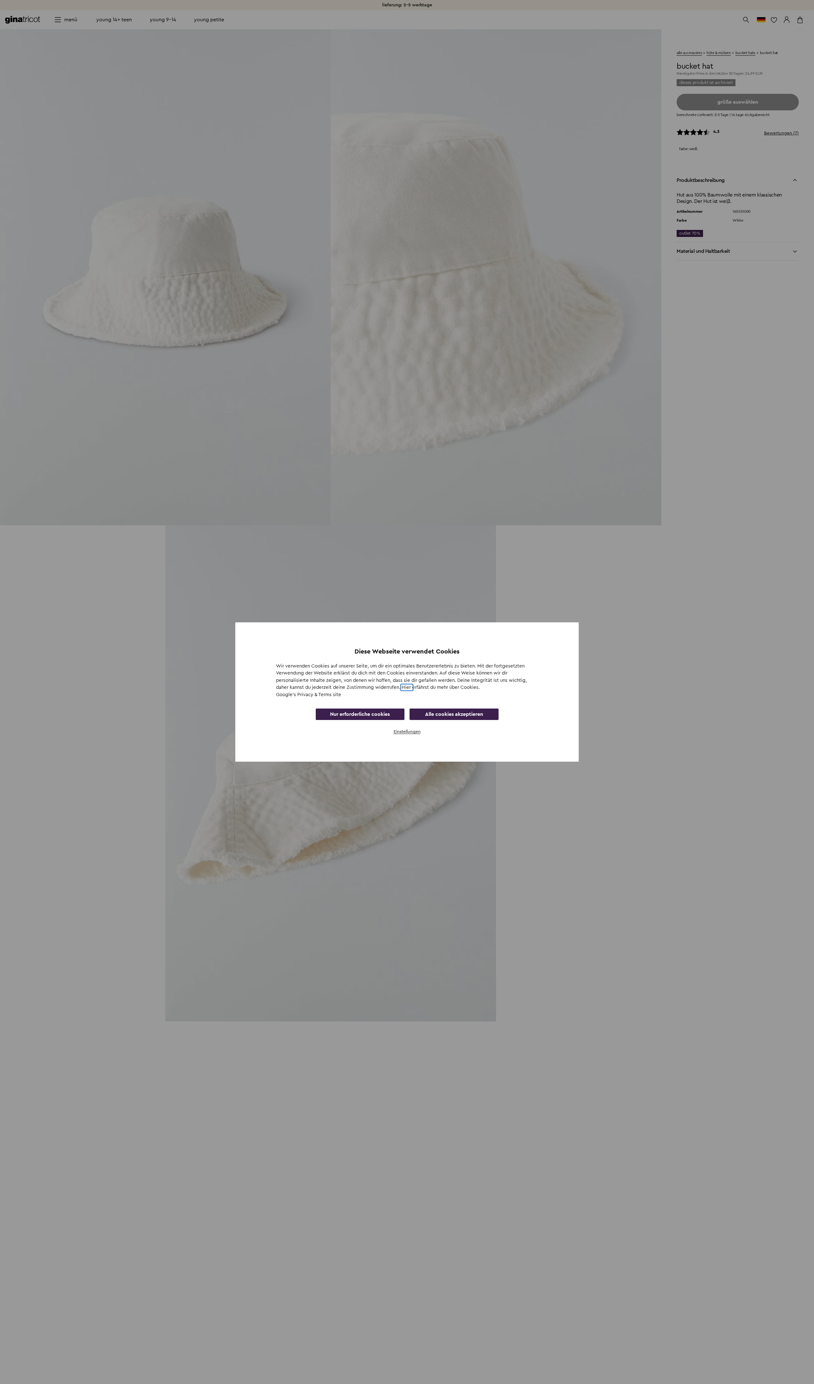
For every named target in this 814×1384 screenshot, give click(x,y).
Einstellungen (407, 732)
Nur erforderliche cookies (360, 714)
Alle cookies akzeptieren (454, 714)
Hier (407, 687)
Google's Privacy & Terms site (308, 694)
